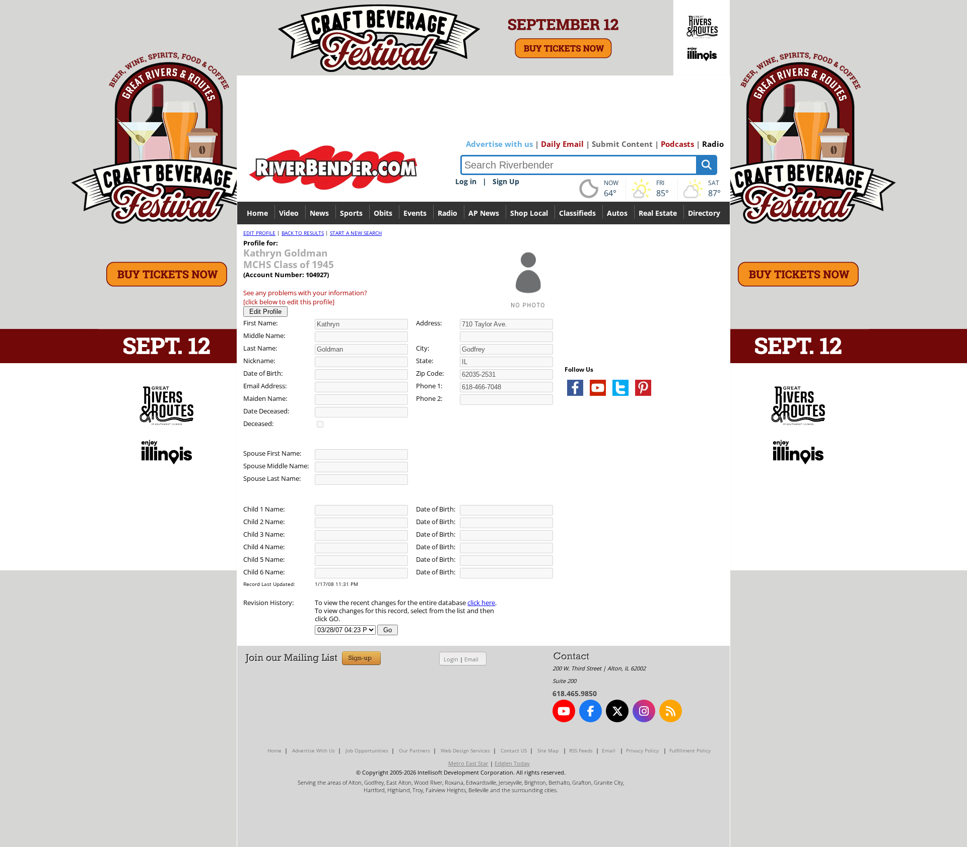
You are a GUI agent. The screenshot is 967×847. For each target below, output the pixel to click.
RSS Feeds (581, 750)
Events (415, 213)
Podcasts (677, 144)
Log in (465, 181)
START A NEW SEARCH (356, 232)
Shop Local (529, 213)
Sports (351, 213)
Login (451, 659)
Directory (704, 213)
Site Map (548, 750)
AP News (483, 213)
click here (481, 602)
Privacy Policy (642, 750)
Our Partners (414, 750)
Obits (383, 213)
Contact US (514, 750)
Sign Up (506, 181)
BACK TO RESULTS (303, 232)
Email (471, 659)
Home (257, 213)
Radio (713, 144)
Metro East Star (468, 763)
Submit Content (622, 144)
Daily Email (562, 144)
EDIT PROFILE (259, 232)
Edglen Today (512, 763)
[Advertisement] (640, 523)
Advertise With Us (313, 750)
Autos (617, 213)
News (319, 213)
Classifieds (577, 213)
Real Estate (658, 213)
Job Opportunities (367, 750)
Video (289, 213)
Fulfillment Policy (690, 750)
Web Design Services (465, 750)
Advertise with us (499, 144)
